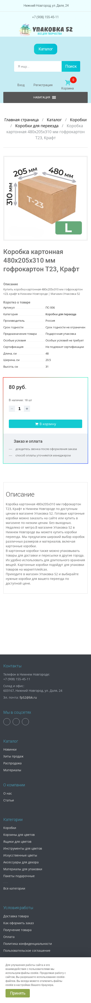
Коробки (78, 119)
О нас (7, 793)
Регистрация (43, 85)
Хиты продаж (13, 756)
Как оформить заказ (18, 923)
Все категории (14, 888)
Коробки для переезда (37, 125)
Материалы (12, 770)
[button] (83, 159)
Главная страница (22, 119)
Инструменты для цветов (22, 848)
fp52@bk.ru (28, 697)
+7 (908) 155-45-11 (45, 17)
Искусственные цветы (20, 855)
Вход (21, 85)
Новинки (10, 749)
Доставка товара (16, 916)
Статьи (8, 800)
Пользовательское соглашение (26, 950)
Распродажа (12, 763)
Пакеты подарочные (19, 876)
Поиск (71, 66)
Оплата (9, 937)
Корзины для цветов (19, 835)
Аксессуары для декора (21, 862)
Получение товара (17, 930)
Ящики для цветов (17, 841)
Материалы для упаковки (22, 869)
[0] (67, 82)
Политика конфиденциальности (27, 944)
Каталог (45, 49)
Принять (17, 993)
